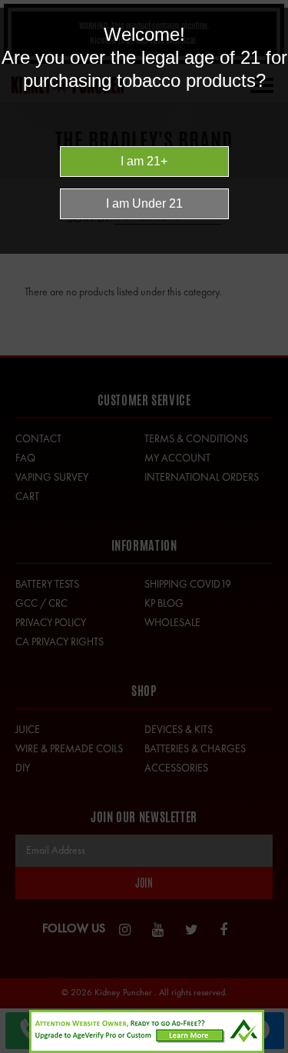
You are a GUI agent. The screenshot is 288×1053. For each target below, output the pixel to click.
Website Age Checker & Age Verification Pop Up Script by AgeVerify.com (269, 1049)
